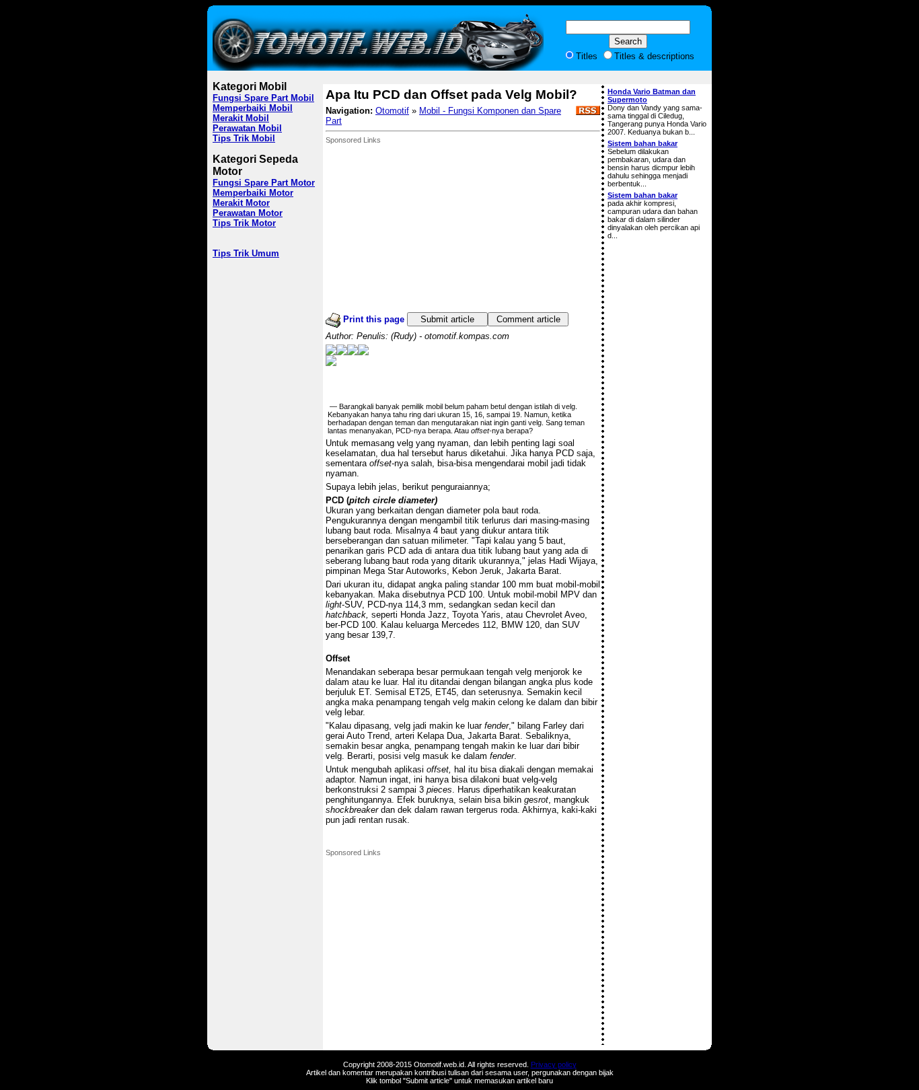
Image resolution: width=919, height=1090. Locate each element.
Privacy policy (554, 1064)
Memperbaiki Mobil (253, 108)
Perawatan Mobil (247, 128)
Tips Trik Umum (246, 253)
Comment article (528, 319)
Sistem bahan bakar (642, 143)
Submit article (447, 319)
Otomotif (392, 111)
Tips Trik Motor (244, 223)
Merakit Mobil (241, 118)
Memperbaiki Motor (253, 193)
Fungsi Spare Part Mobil (263, 98)
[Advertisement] (426, 228)
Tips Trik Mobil (244, 138)
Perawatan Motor (248, 213)
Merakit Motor (241, 203)
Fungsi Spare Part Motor (264, 183)
